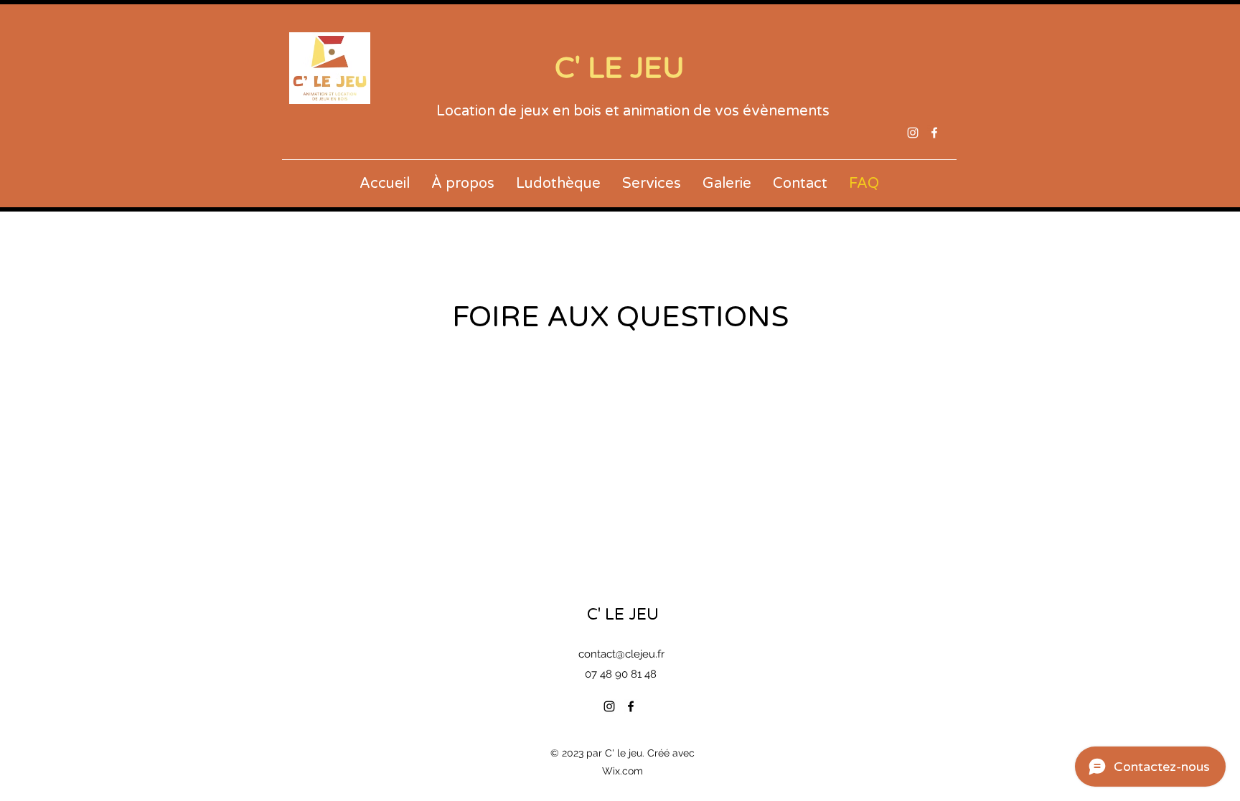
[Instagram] (913, 132)
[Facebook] (934, 132)
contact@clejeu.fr (621, 654)
